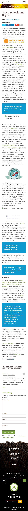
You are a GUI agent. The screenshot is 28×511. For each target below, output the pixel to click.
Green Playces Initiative (8, 47)
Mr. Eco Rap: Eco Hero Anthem (12, 219)
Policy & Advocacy (11, 359)
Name (4, 413)
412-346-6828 (14, 458)
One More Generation (7, 343)
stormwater (19, 64)
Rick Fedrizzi (14, 128)
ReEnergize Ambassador (8, 145)
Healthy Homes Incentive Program (13, 147)
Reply (4, 387)
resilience (21, 66)
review (21, 295)
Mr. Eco (22, 223)
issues (16, 62)
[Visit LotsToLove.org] (14, 501)
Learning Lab (10, 329)
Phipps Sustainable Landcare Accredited (14, 487)
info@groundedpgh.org (14, 459)
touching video (16, 354)
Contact (14, 464)
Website (4, 425)
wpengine (17, 19)
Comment (5, 400)
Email (4, 419)
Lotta (4, 373)
